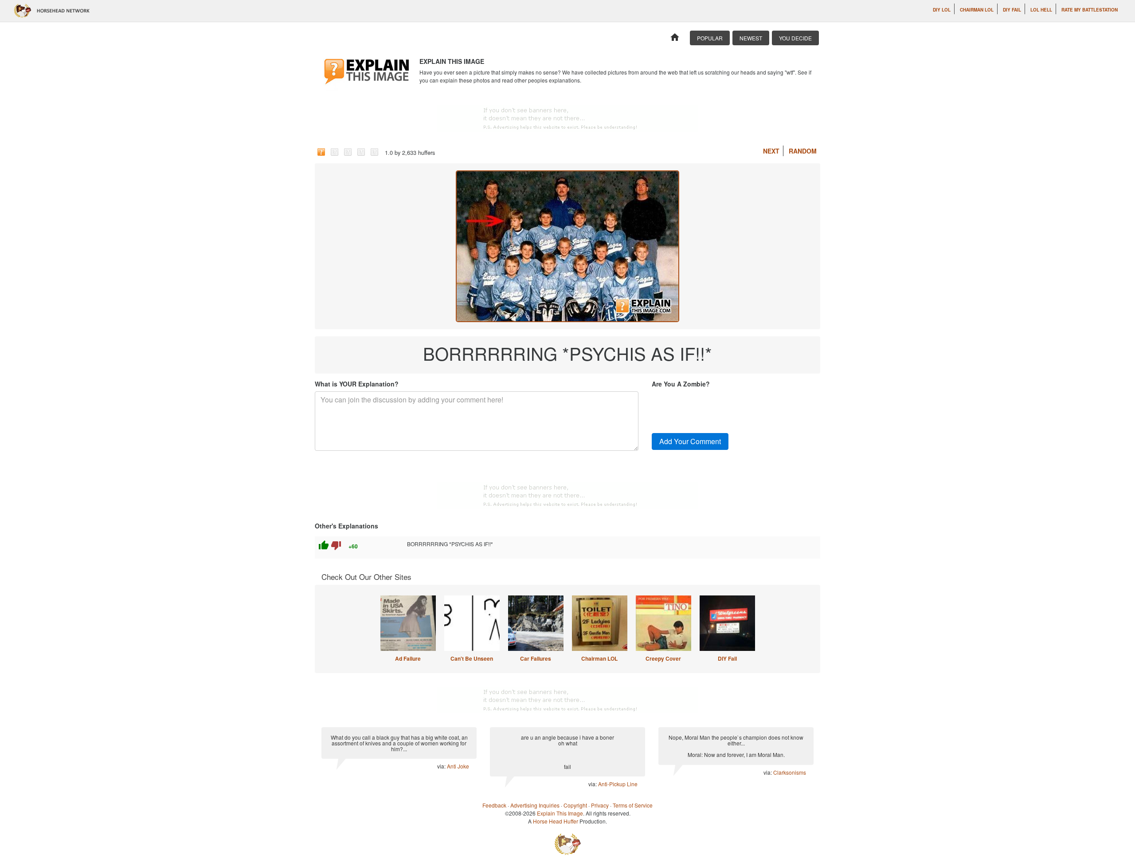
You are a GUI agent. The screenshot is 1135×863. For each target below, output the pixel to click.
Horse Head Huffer (555, 821)
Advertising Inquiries (535, 805)
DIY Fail (1012, 10)
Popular (710, 38)
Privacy (600, 805)
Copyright (575, 805)
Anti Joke (458, 766)
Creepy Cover (663, 658)
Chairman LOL (977, 10)
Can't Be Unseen (471, 658)
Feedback (494, 805)
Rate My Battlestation (1089, 10)
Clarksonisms (789, 772)
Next (771, 150)
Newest (751, 38)
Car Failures (535, 658)
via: (442, 766)
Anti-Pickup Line (618, 784)
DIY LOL (942, 10)
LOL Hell (1041, 10)
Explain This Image (560, 813)
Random (803, 150)
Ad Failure (408, 658)
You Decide (795, 38)
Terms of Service (633, 805)
